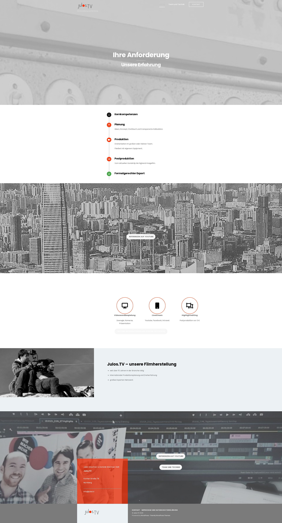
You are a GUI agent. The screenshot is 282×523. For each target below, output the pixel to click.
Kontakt (196, 4)
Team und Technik (177, 4)
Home (162, 4)
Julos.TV (136, 513)
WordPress (145, 515)
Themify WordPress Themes (160, 515)
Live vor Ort (90, 300)
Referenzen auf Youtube (141, 236)
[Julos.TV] (85, 8)
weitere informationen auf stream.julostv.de (141, 331)
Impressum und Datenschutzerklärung (160, 510)
